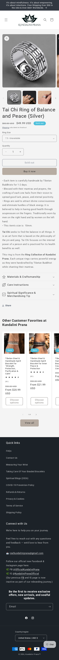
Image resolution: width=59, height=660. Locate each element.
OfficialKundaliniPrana (27, 569)
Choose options (14, 401)
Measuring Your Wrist (17, 464)
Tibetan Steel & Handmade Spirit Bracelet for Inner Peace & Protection (38, 363)
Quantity (6, 146)
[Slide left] (3, 98)
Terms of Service (14, 505)
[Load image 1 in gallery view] (14, 97)
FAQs (8, 451)
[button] (6, 19)
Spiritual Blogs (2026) (17, 478)
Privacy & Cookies (15, 499)
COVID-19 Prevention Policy (20, 485)
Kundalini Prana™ (33, 654)
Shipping (5, 127)
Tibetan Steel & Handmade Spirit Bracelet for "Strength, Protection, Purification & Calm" (13, 366)
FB (22, 577)
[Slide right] (55, 98)
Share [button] (8, 305)
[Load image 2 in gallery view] (29, 97)
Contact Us (11, 458)
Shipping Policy (14, 512)
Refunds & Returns (15, 492)
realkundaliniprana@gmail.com (26, 553)
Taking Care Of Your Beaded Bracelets (25, 471)
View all (29, 423)
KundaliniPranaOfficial (27, 573)
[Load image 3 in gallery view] (44, 97)
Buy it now (30, 171)
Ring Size (6, 132)
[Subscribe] (49, 606)
